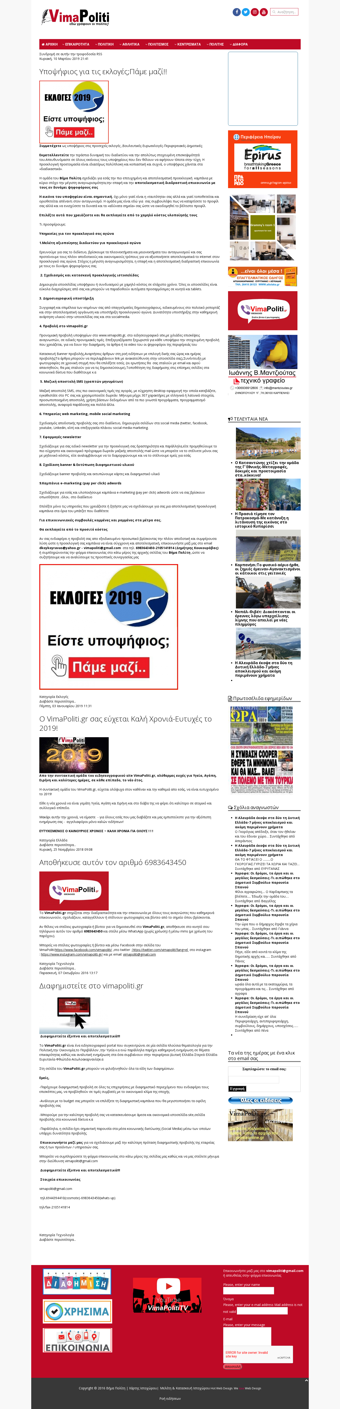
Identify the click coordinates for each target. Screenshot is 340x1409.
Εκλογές (62, 696)
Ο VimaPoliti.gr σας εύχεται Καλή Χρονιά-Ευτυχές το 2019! (125, 723)
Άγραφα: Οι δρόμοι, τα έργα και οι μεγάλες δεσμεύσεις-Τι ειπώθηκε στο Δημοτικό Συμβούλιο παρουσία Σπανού (267, 880)
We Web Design (247, 1388)
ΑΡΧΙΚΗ (51, 44)
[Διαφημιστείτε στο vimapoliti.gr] (74, 1014)
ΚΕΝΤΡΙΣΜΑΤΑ (188, 44)
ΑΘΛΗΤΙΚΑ (130, 44)
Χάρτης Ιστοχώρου (142, 1388)
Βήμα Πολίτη (116, 1388)
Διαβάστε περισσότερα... (57, 701)
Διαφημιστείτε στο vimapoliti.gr (91, 985)
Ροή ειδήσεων (170, 1398)
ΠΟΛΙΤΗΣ (216, 44)
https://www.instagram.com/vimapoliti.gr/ (72, 954)
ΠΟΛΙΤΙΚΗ (105, 44)
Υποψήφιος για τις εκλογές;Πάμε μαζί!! (103, 71)
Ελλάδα (61, 840)
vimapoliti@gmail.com (102, 548)
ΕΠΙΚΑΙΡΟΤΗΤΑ (76, 44)
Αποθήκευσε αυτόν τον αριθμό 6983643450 (112, 862)
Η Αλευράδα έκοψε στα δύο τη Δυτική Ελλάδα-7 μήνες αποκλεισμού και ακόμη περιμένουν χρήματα (267, 822)
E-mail (227, 1319)
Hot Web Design (221, 1388)
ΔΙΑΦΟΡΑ (240, 44)
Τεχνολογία (65, 963)
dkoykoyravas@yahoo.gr (59, 548)
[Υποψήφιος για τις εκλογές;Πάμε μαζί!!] (74, 112)
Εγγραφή (237, 1089)
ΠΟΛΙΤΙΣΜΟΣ (158, 44)
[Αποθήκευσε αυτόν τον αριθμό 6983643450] (74, 890)
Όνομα (228, 1299)
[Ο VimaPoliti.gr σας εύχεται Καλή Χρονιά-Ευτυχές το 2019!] (74, 755)
